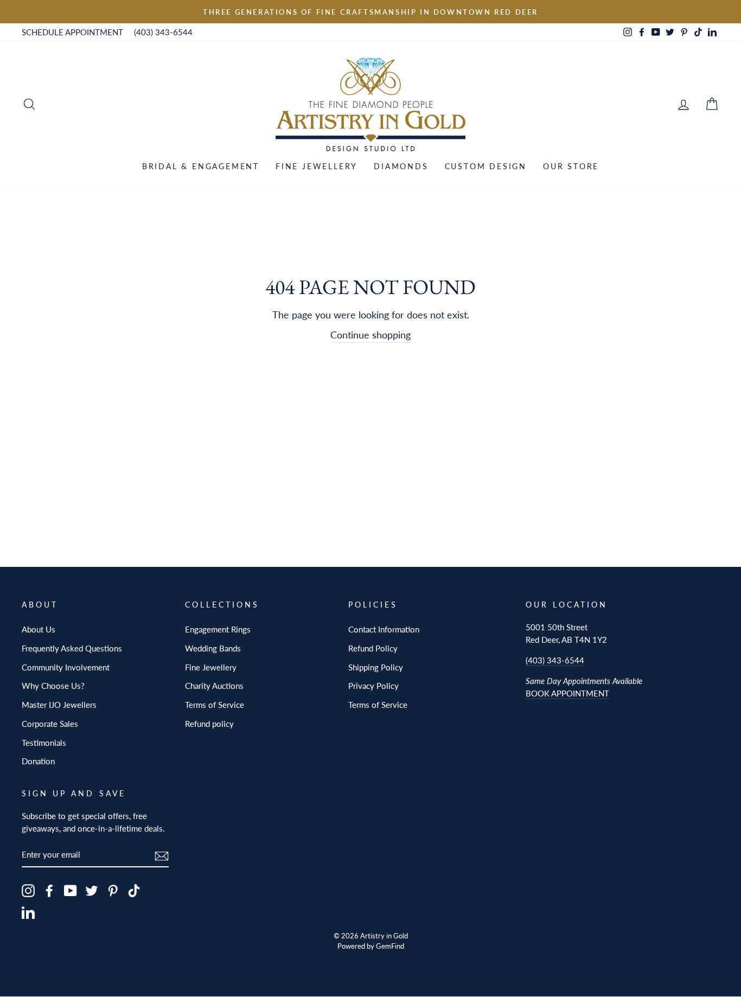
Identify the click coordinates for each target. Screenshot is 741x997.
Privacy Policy (373, 686)
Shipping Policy (375, 667)
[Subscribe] (162, 855)
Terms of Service (214, 705)
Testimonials (44, 742)
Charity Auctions (214, 686)
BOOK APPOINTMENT (567, 693)
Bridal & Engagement (200, 166)
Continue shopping (370, 335)
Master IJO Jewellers (59, 705)
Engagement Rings (218, 629)
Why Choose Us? (53, 686)
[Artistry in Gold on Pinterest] (112, 890)
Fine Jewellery (316, 166)
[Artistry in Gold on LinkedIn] (28, 912)
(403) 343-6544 (163, 32)
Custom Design (486, 166)
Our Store (571, 166)
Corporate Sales (50, 723)
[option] (370, 11)
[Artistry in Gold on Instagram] (28, 890)
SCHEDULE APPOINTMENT (72, 32)
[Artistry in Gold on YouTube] (70, 890)
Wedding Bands (213, 648)
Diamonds (401, 166)
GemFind (390, 946)
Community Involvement (66, 667)
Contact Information (383, 629)
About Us (38, 629)
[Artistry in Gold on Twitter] (91, 890)
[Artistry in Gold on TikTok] (133, 890)
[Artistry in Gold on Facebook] (49, 890)
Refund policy (209, 723)
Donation (38, 761)
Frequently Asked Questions (72, 648)
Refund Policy (373, 648)
